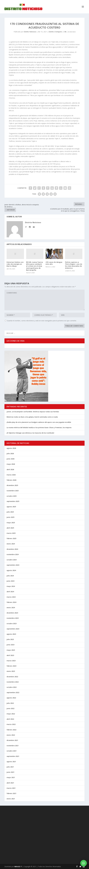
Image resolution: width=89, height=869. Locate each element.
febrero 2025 (11, 538)
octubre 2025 (11, 496)
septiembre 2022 (13, 692)
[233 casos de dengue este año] (54, 254)
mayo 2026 (11, 464)
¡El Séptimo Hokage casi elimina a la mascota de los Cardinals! (30, 433)
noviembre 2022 (13, 682)
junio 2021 (10, 772)
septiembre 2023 (13, 629)
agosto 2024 (11, 570)
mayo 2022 (11, 714)
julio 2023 (10, 639)
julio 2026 (10, 453)
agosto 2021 (11, 762)
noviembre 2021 (13, 746)
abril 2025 (10, 528)
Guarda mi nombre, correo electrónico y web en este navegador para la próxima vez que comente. (42, 321)
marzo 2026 (11, 475)
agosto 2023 (11, 634)
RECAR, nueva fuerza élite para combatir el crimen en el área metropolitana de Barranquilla (34, 266)
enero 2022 (11, 735)
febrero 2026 (11, 480)
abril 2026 (10, 469)
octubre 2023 (11, 623)
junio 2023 (10, 645)
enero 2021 (11, 799)
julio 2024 (10, 576)
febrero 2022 (11, 730)
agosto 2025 (11, 507)
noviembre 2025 (13, 491)
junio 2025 (10, 517)
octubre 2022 (11, 687)
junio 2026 (10, 459)
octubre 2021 (11, 751)
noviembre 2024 (13, 554)
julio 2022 (10, 703)
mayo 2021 (11, 777)
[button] (83, 863)
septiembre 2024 (13, 565)
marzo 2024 (11, 597)
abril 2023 (10, 655)
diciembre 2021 (12, 740)
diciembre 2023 (12, 613)
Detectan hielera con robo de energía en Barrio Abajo (15, 264)
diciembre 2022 (12, 677)
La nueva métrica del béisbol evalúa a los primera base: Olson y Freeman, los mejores (39, 427)
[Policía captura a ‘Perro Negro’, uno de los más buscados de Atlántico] (73, 254)
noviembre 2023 (13, 618)
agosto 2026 (11, 448)
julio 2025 (10, 512)
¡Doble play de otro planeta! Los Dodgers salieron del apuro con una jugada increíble (39, 422)
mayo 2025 (11, 523)
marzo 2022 (11, 724)
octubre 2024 (11, 560)
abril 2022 (10, 719)
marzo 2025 (11, 533)
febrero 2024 (11, 602)
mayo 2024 (11, 586)
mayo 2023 (11, 650)
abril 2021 (10, 783)
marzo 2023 (11, 661)
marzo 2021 (11, 788)
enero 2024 (11, 607)
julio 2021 (10, 767)
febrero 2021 (11, 793)
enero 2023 (11, 671)
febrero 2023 (11, 666)
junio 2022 (10, 708)
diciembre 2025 (12, 485)
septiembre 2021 (13, 756)
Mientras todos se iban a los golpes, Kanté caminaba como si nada (32, 417)
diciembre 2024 (12, 549)
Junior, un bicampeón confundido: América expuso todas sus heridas (33, 412)
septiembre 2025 (13, 501)
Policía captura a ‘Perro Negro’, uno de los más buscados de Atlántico (73, 265)
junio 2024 (10, 581)
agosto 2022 (11, 698)
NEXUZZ (17, 866)
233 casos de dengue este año (54, 263)
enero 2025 (11, 544)
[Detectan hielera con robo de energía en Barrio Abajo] (15, 254)
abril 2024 (10, 592)
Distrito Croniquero (55, 32)
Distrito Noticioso (30, 32)
